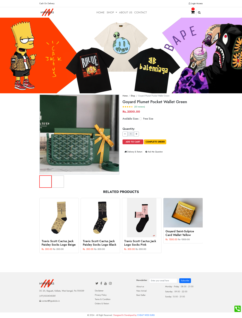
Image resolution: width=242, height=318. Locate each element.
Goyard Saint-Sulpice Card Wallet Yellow (179, 233)
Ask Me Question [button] (155, 151)
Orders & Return (102, 303)
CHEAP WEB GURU (146, 315)
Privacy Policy (101, 295)
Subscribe (185, 280)
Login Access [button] (197, 3)
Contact (140, 12)
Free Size (148, 119)
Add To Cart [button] (133, 141)
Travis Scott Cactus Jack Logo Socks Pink (140, 243)
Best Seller (141, 295)
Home (100, 12)
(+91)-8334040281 (47, 295)
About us (140, 286)
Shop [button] (111, 12)
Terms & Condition (102, 299)
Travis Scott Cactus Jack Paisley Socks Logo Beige (59, 243)
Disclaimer (99, 290)
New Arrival (141, 290)
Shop (133, 95)
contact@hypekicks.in (51, 300)
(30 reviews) (139, 106)
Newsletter (141, 280)
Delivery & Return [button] (135, 151)
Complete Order (155, 141)
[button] (45, 181)
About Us (125, 12)
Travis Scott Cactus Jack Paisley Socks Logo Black (99, 243)
